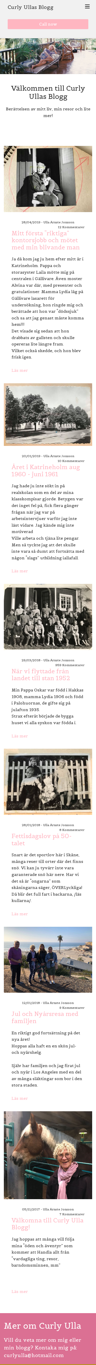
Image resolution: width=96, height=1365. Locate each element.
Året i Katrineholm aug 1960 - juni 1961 (46, 471)
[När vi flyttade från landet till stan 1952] (48, 617)
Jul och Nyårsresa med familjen (45, 1017)
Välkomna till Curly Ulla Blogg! (47, 1224)
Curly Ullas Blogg (31, 7)
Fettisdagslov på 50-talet (42, 839)
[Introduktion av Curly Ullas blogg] (48, 1155)
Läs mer (20, 370)
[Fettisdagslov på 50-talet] (48, 782)
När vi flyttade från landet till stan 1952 (41, 675)
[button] (48, 24)
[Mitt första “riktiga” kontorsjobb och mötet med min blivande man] (48, 179)
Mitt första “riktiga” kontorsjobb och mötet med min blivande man (46, 240)
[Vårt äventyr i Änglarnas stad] (48, 960)
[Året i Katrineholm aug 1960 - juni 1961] (48, 414)
